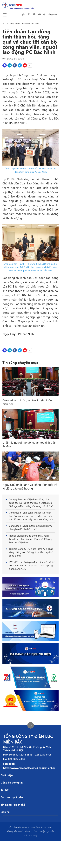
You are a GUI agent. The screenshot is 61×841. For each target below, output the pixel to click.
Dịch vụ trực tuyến (12, 797)
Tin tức (5, 790)
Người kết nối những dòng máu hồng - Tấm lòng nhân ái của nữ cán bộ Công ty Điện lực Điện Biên (30, 539)
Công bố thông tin (12, 782)
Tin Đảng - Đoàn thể (13, 804)
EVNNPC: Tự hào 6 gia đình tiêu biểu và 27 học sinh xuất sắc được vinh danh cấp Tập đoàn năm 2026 (31, 565)
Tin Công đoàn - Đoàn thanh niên (22, 23)
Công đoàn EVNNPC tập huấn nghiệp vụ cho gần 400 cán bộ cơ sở (30, 527)
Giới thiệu (7, 775)
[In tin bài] (4, 65)
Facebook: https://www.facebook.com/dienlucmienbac (29, 765)
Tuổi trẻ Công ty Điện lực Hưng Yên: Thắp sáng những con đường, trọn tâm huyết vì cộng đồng (31, 552)
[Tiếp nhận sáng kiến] (23, 14)
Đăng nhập (53, 14)
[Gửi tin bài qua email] (9, 65)
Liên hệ (41, 14)
